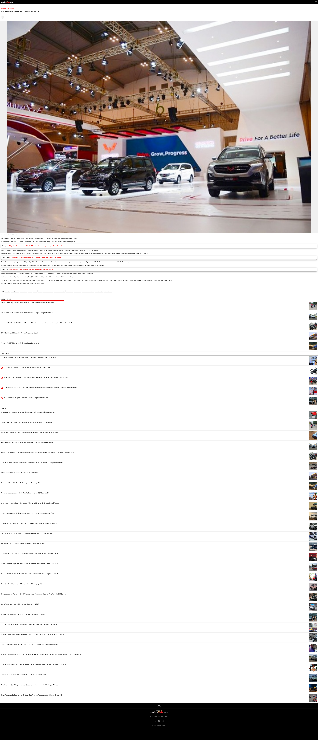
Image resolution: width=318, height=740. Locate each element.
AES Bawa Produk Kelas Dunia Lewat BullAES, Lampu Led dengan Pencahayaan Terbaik (35, 257)
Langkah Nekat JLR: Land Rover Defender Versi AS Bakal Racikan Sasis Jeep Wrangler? (29, 523)
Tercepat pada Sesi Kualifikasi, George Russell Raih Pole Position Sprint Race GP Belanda (30, 553)
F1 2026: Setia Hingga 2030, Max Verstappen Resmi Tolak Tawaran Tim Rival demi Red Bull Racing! (33, 665)
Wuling (7, 291)
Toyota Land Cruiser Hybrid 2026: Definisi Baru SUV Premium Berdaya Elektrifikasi (27, 513)
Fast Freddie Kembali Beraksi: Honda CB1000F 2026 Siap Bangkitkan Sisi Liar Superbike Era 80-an (33, 634)
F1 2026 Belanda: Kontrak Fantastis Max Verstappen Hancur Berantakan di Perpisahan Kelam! (32, 462)
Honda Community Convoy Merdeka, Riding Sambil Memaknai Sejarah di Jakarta (27, 303)
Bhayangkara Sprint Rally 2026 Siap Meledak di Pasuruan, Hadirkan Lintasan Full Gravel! (30, 432)
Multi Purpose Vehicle (60, 291)
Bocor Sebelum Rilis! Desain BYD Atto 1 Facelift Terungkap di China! (23, 584)
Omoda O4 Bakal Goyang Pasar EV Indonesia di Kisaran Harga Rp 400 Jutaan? (26, 533)
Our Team (161, 716)
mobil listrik (69, 291)
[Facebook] (155, 721)
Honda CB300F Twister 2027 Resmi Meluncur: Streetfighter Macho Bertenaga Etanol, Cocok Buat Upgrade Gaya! (38, 323)
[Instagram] (162, 721)
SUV (35, 291)
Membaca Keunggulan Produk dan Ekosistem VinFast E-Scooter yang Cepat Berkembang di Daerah (36, 377)
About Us (166, 716)
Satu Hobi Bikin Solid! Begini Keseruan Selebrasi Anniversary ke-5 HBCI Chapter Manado (30, 685)
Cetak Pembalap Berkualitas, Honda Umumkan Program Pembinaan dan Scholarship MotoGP (31, 695)
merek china (77, 291)
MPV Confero (99, 291)
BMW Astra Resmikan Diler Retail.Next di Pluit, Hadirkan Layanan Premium (31, 269)
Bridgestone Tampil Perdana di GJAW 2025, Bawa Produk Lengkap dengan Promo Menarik (35, 246)
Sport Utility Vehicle (47, 291)
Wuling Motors (15, 291)
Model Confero (107, 291)
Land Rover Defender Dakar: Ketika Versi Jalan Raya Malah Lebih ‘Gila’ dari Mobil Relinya (30, 503)
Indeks (151, 716)
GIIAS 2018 (23, 291)
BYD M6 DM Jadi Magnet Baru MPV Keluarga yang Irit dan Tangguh (26, 398)
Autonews (12, 8)
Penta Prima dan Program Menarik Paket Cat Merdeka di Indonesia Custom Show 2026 (29, 564)
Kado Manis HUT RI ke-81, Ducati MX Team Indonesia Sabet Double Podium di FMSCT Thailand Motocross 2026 (40, 387)
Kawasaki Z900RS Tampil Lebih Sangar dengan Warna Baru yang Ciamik (27, 367)
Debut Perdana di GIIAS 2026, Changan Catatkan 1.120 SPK (20, 604)
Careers (155, 716)
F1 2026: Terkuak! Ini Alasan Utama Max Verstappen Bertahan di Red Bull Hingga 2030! (29, 624)
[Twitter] (159, 721)
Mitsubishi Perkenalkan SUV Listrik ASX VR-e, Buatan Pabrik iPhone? (23, 675)
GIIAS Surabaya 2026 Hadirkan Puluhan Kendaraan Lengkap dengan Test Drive (27, 313)
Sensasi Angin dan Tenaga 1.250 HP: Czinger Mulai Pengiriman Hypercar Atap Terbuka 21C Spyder (33, 594)
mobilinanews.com (5, 8)
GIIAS (30, 291)
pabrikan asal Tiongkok (88, 291)
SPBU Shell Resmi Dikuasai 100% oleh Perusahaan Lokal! (19, 333)
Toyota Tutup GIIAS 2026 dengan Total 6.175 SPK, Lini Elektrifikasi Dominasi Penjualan (29, 644)
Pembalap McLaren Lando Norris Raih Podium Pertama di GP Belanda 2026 (25, 493)
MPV (40, 291)
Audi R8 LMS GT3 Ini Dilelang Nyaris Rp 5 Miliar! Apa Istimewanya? (23, 543)
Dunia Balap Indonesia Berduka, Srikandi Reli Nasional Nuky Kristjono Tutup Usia (30, 357)
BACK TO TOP (159, 707)
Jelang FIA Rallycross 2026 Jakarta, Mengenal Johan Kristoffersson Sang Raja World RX (30, 574)
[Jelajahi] (316, 2)
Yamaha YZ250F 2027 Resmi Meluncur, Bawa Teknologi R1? (20, 343)
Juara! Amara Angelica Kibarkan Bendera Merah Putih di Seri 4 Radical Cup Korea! (28, 412)
